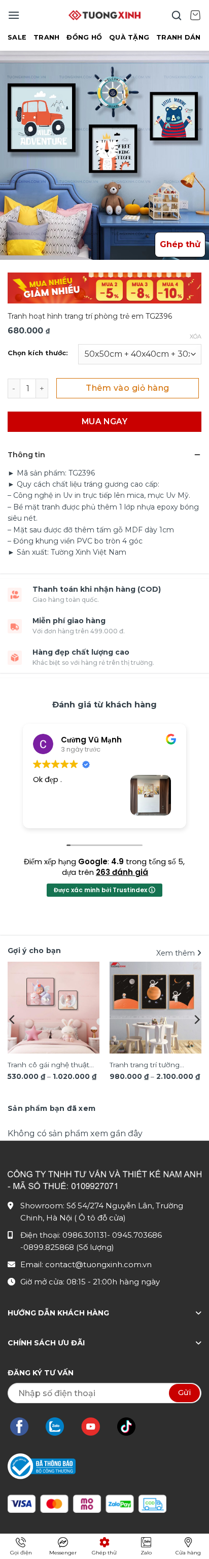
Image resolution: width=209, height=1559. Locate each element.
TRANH (46, 37)
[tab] (51, 1108)
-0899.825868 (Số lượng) (67, 1247)
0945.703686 (137, 1235)
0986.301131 (84, 1235)
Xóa (195, 336)
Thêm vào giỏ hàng (127, 388)
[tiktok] (131, 1426)
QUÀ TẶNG (129, 37)
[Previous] (13, 1019)
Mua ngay (105, 421)
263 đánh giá (122, 872)
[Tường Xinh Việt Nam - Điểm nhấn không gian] (104, 15)
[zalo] (60, 1426)
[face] (24, 1426)
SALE (17, 37)
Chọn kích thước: (38, 353)
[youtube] (96, 1426)
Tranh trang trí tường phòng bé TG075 (145, 1066)
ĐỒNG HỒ (84, 37)
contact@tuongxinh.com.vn (98, 1264)
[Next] (196, 1019)
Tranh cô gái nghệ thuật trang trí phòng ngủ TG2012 (48, 1066)
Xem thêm (176, 953)
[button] (14, 15)
